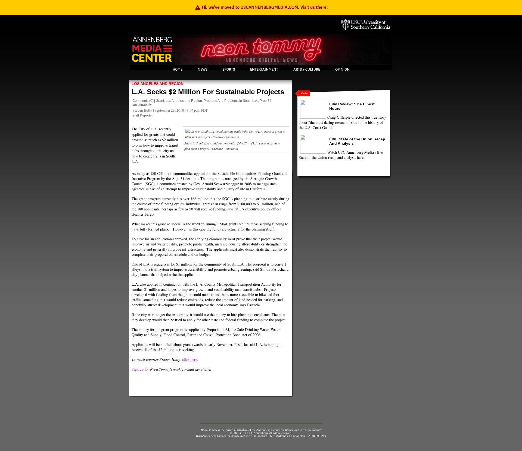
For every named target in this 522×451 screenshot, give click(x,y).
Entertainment (264, 69)
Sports (229, 69)
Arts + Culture (306, 69)
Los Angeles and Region (158, 83)
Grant (160, 101)
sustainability (142, 104)
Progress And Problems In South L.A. (231, 101)
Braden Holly (142, 110)
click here (189, 359)
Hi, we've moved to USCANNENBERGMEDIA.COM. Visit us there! (261, 7)
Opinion (342, 69)
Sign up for (140, 369)
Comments (140, 101)
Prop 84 (265, 101)
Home (177, 69)
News (202, 69)
